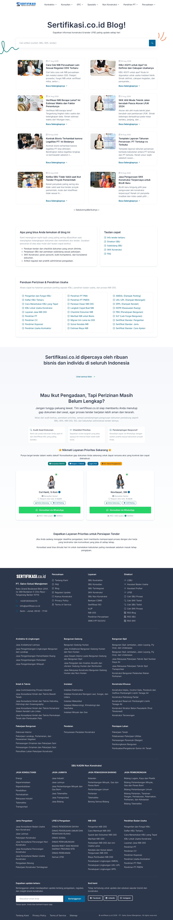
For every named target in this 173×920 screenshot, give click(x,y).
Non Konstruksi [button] (109, 4)
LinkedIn (111, 898)
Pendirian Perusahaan (98, 616)
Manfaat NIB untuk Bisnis (82, 316)
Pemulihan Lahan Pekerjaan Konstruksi (34, 751)
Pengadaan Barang (25, 863)
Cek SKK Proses (135, 608)
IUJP (90, 608)
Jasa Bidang (58, 801)
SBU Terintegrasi (96, 588)
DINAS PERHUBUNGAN (63, 842)
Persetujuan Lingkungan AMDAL (103, 861)
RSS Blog (131, 612)
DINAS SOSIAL (59, 837)
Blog (57, 588)
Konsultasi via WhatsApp (51, 510)
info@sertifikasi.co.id (30, 606)
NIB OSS (92, 612)
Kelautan (92, 778)
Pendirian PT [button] (129, 4)
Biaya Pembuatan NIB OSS (100, 857)
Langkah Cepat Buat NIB (82, 308)
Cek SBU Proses (135, 596)
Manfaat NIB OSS (96, 839)
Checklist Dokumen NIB (82, 312)
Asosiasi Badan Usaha (137, 584)
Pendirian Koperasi (34, 324)
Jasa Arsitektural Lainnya (28, 645)
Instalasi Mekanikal (73, 701)
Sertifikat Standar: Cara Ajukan (130, 328)
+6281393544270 (28, 601)
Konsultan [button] (65, 4)
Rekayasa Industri (24, 798)
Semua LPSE (58, 857)
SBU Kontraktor (95, 580)
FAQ (109, 253)
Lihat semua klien (84, 376)
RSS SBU (131, 616)
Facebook (97, 898)
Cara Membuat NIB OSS (99, 830)
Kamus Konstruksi (63, 596)
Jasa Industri (58, 778)
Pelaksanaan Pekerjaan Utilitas (126, 736)
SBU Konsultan (95, 584)
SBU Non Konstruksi (97, 596)
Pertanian (92, 793)
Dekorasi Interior (24, 732)
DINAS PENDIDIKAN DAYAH (65, 826)
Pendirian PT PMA (79, 296)
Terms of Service (63, 604)
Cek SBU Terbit (134, 604)
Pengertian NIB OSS (97, 826)
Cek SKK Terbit (134, 600)
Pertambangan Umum (98, 789)
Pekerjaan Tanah (120, 732)
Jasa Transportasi (60, 797)
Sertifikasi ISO (94, 604)
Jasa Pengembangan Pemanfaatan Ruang (35, 656)
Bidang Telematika (133, 803)
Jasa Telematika (59, 793)
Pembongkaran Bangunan (124, 744)
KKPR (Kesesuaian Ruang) (128, 308)
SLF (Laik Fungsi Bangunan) (129, 316)
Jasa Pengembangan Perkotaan (31, 660)
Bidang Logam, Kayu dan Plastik (139, 778)
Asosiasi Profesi (134, 588)
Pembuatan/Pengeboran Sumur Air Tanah (131, 748)
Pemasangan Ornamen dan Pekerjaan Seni (36, 743)
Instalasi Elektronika (73, 690)
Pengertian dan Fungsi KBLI (38, 296)
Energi (19, 778)
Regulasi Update (63, 592)
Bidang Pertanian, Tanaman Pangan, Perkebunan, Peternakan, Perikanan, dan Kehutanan (140, 796)
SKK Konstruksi (114, 249)
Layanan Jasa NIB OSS (36, 312)
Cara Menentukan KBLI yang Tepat (41, 304)
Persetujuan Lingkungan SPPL (102, 869)
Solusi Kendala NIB (79, 324)
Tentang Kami (61, 580)
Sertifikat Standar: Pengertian (130, 320)
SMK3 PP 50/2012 (96, 620)
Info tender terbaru (116, 237)
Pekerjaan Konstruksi (26, 837)
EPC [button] (79, 4)
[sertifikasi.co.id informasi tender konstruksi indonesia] (26, 4)
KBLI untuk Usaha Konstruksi (38, 308)
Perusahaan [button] (147, 4)
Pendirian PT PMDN (80, 300)
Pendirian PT (31, 316)
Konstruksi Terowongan (123, 715)
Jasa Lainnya (58, 782)
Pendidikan (21, 790)
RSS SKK (131, 620)
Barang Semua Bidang (98, 801)
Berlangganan (74, 898)
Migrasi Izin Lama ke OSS (83, 320)
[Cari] (152, 43)
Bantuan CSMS (95, 600)
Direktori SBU (113, 241)
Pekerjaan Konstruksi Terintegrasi (31, 867)
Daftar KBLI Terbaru (34, 300)
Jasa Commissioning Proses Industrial (34, 690)
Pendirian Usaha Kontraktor (38, 328)
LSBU (129, 580)
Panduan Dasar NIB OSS (82, 304)
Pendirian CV (31, 320)
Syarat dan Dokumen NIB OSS (102, 834)
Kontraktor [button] (49, 4)
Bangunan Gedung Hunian (76, 645)
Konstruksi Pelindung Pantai (125, 697)
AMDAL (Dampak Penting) (128, 296)
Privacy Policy (62, 600)
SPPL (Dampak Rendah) (127, 304)
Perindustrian (22, 794)
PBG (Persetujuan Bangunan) (129, 312)
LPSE (129, 592)
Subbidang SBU (114, 245)
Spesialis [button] (92, 4)
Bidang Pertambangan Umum (138, 789)
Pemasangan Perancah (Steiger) (127, 740)
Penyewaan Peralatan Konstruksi (79, 732)
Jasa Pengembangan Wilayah (30, 664)
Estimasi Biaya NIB (79, 328)
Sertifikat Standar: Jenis (127, 324)
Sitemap (73, 915)
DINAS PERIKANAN (61, 853)
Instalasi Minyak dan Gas (76, 712)
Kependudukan (23, 786)
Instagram (127, 898)
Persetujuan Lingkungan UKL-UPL (104, 865)
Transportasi (22, 806)
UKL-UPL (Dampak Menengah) (130, 300)
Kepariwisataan (23, 782)
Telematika (21, 802)
